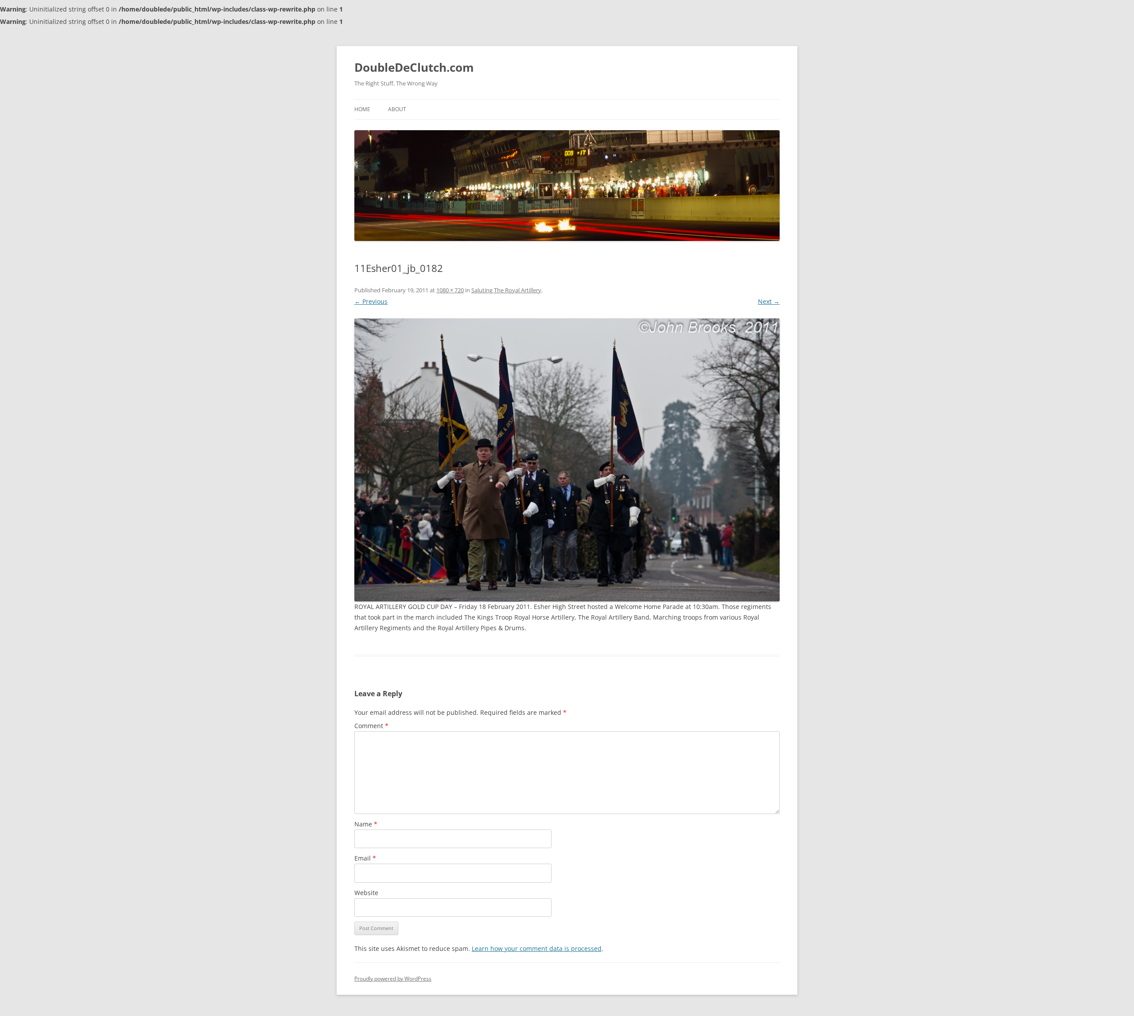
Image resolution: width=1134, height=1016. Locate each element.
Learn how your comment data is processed (537, 948)
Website (366, 892)
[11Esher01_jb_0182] (567, 459)
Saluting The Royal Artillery (506, 290)
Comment (371, 725)
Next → (769, 301)
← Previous (371, 301)
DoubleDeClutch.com (414, 67)
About (397, 109)
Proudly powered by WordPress (392, 978)
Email (365, 858)
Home (362, 109)
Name (365, 824)
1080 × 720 (450, 290)
